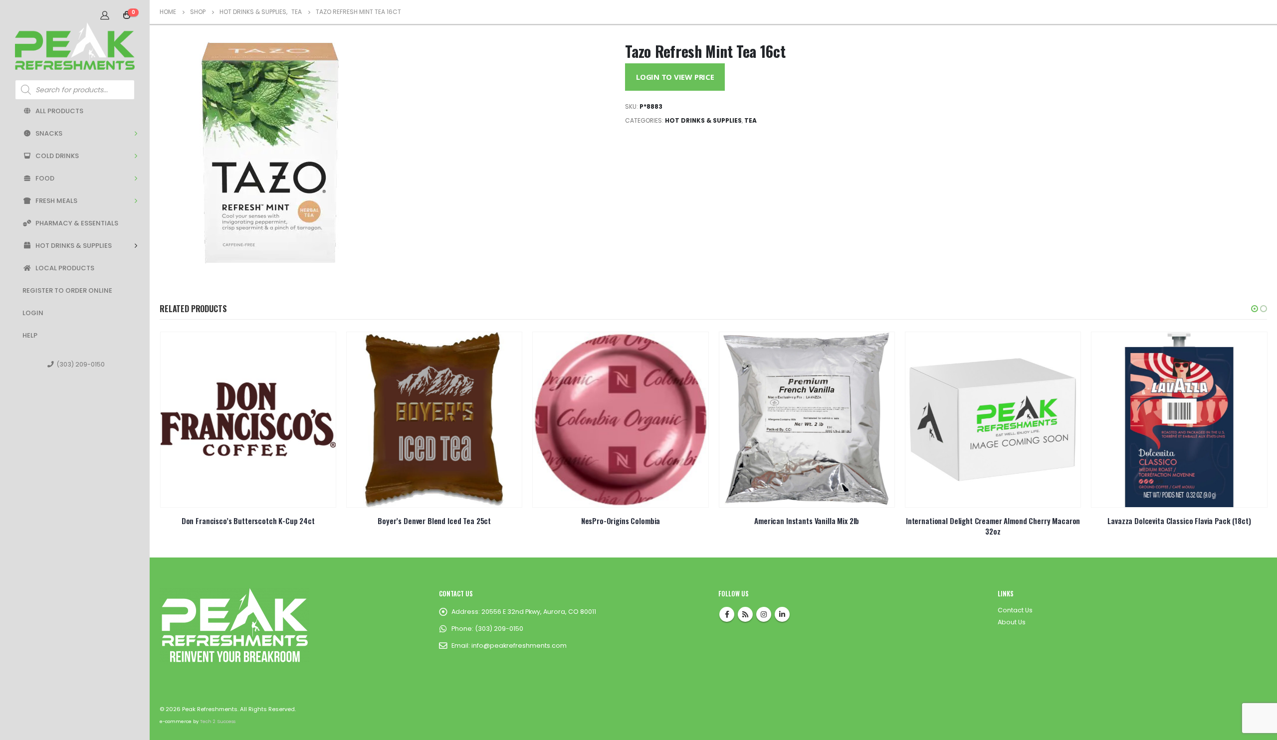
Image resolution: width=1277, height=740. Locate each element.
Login (32, 313)
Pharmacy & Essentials (76, 223)
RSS (745, 614)
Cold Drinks (57, 156)
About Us (1012, 622)
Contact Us (1015, 610)
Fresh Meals (56, 200)
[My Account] (105, 15)
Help (29, 335)
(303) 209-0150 (80, 364)
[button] (1254, 309)
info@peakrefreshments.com (519, 645)
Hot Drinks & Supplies (73, 245)
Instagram (763, 614)
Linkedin (782, 614)
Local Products (64, 268)
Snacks (48, 133)
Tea (750, 120)
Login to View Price (675, 77)
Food (44, 178)
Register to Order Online (67, 290)
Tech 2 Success (217, 721)
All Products (59, 111)
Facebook (726, 614)
